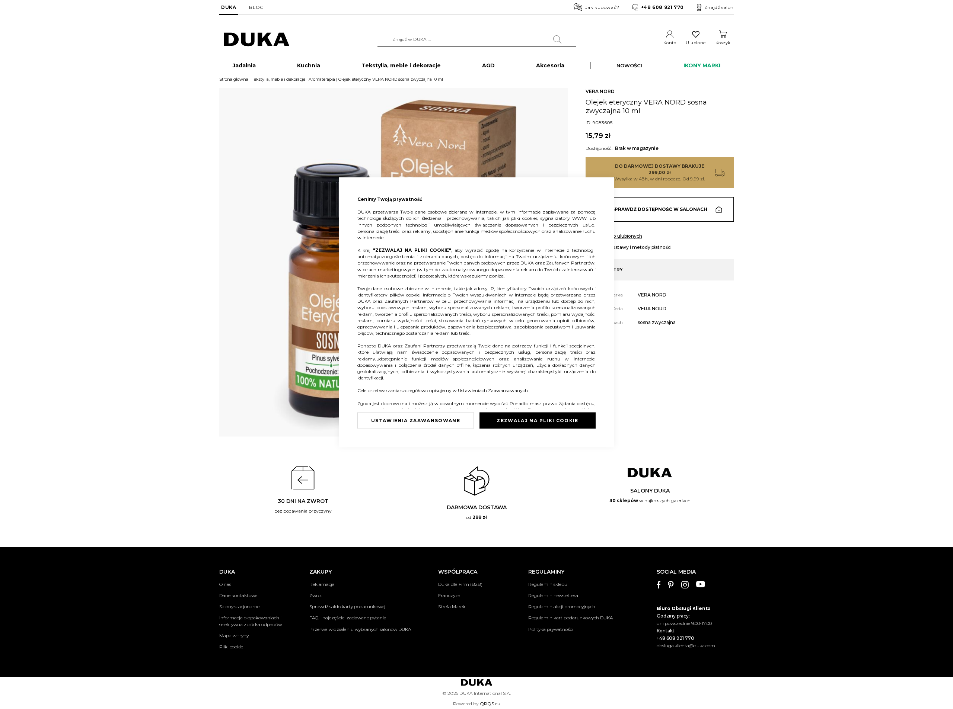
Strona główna (233, 79)
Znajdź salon (719, 7)
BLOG (256, 7)
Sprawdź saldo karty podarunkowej (347, 606)
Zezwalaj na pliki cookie (537, 420)
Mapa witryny (234, 635)
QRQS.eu (490, 703)
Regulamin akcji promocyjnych (561, 606)
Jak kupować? (602, 7)
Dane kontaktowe (238, 595)
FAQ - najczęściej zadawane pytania (347, 617)
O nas (225, 584)
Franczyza (449, 595)
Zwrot (315, 595)
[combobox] (476, 39)
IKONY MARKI (701, 65)
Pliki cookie (231, 646)
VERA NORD (600, 91)
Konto (669, 42)
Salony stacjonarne (239, 606)
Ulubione (695, 42)
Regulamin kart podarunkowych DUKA (570, 617)
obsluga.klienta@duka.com (686, 645)
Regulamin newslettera (553, 595)
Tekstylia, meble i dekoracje (278, 79)
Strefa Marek (451, 606)
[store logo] (256, 39)
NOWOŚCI (629, 65)
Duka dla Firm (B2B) (460, 584)
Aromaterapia (322, 79)
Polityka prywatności (550, 629)
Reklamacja (322, 584)
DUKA (228, 7)
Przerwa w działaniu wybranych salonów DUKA (360, 629)
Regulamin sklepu (547, 584)
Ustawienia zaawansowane (415, 420)
